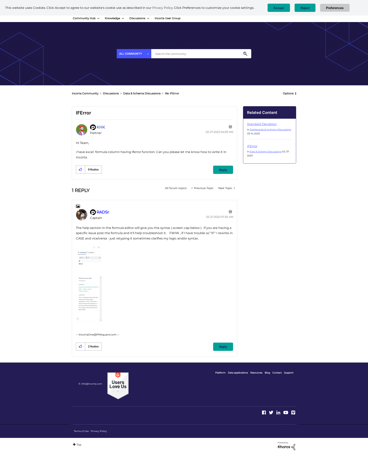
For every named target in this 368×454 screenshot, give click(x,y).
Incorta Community (85, 93)
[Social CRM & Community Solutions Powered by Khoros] (286, 445)
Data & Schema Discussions (142, 93)
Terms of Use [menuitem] (81, 431)
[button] (279, 8)
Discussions (111, 93)
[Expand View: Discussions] (148, 18)
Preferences (335, 8)
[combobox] (201, 53)
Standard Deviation (262, 124)
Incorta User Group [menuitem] (167, 18)
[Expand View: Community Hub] (98, 18)
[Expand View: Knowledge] (123, 18)
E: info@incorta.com (90, 383)
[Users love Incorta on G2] (118, 385)
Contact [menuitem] (277, 372)
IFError (252, 146)
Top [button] (78, 444)
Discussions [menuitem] (137, 18)
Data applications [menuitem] (238, 372)
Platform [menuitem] (220, 372)
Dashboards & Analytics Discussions (270, 129)
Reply (223, 170)
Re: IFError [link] (172, 93)
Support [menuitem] (288, 372)
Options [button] (288, 93)
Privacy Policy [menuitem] (99, 431)
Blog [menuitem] (267, 372)
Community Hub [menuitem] (84, 18)
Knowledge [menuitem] (112, 18)
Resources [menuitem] (256, 372)
